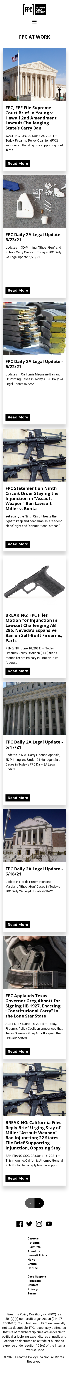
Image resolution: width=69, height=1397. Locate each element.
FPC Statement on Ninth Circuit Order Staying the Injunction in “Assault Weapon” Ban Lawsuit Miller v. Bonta (32, 498)
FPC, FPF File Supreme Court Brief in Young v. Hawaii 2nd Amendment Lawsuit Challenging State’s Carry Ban (31, 118)
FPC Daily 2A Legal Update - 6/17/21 (34, 744)
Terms (32, 1293)
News (31, 1259)
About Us (34, 1251)
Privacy (33, 1289)
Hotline (33, 1268)
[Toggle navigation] (34, 21)
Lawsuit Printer (38, 1255)
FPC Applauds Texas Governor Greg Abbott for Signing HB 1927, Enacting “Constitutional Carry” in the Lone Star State (33, 1006)
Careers (33, 1238)
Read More (18, 163)
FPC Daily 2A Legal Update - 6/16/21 (34, 871)
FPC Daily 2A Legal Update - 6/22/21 (34, 363)
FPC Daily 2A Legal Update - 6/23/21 (34, 237)
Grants (32, 1264)
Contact (33, 1285)
